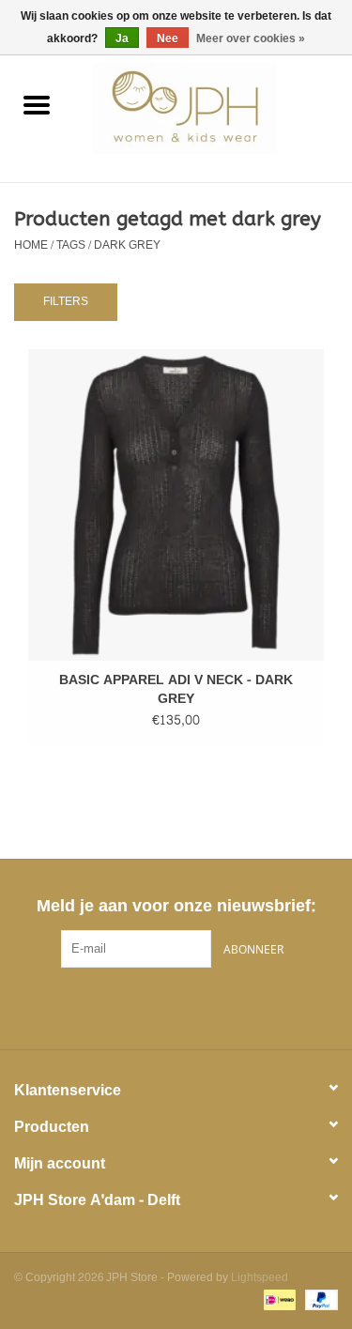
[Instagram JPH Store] (210, 1006)
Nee (167, 38)
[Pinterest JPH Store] (176, 1006)
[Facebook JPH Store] (143, 1006)
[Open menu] (36, 104)
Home (31, 245)
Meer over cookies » (250, 38)
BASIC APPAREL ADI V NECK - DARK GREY (176, 690)
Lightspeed (259, 1277)
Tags (70, 245)
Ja (122, 38)
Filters (65, 301)
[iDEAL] (277, 1302)
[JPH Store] (213, 112)
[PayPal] (318, 1302)
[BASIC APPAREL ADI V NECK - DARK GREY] (176, 505)
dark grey (127, 245)
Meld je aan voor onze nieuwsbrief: (176, 906)
